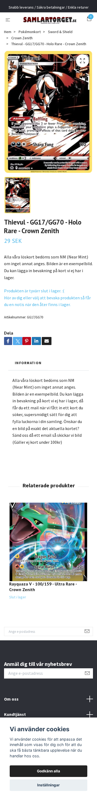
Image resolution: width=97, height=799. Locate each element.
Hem (7, 49)
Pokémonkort (30, 49)
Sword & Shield (60, 49)
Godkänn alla (48, 771)
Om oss (11, 716)
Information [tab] (28, 380)
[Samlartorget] (48, 28)
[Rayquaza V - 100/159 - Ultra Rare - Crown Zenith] (48, 560)
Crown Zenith (22, 55)
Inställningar (48, 785)
